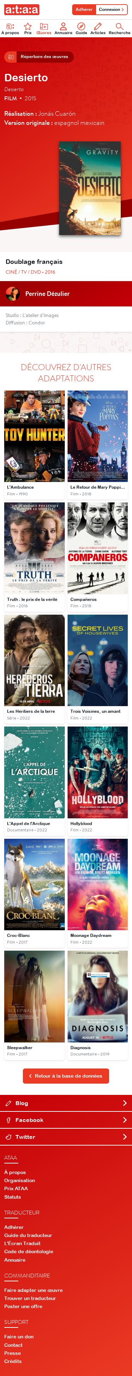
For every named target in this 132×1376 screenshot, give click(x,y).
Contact (13, 1345)
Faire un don (18, 1336)
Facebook (28, 1120)
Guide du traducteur (28, 1235)
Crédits (13, 1361)
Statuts (12, 1197)
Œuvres (44, 33)
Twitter (24, 1137)
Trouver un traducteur (30, 1298)
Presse (12, 1353)
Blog (21, 1103)
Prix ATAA (16, 1188)
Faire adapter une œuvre (33, 1290)
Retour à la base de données (68, 1076)
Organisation (19, 1180)
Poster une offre (23, 1306)
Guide (81, 33)
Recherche (120, 33)
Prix (28, 33)
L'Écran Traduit (22, 1243)
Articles (98, 33)
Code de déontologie (28, 1251)
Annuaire (64, 33)
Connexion (109, 9)
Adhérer (84, 9)
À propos (10, 33)
